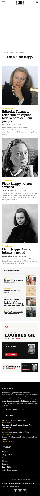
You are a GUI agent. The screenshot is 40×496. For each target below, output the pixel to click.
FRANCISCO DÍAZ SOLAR (8, 441)
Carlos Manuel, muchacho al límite (15, 432)
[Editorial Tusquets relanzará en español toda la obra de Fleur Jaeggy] (20, 85)
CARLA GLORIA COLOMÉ (8, 434)
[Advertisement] (20, 25)
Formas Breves (7, 246)
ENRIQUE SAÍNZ (6, 429)
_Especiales (7, 278)
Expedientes (7, 288)
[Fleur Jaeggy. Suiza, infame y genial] (20, 223)
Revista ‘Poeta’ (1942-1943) (13, 292)
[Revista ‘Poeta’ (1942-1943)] (31, 291)
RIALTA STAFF (6, 125)
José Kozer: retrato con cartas (13, 420)
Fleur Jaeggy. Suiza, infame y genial (16, 251)
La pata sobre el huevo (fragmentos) (13, 281)
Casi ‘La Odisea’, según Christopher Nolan (13, 313)
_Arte (5, 297)
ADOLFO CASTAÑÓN (7, 422)
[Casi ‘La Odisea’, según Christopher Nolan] (31, 312)
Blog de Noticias (7, 108)
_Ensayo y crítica (7, 180)
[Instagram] (20, 491)
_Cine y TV (7, 310)
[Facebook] (15, 491)
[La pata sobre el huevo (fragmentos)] (31, 280)
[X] (24, 491)
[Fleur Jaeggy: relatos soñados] (20, 157)
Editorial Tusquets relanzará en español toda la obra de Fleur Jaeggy (17, 116)
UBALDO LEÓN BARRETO (9, 190)
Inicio (6, 52)
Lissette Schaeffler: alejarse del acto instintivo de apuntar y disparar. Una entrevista (14, 302)
